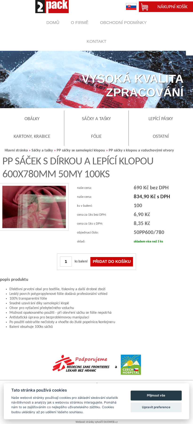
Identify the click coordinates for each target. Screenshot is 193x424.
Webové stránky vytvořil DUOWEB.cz (97, 422)
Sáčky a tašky (42, 150)
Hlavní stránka (16, 150)
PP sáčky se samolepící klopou (81, 150)
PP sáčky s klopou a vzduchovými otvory (141, 150)
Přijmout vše (156, 395)
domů (52, 22)
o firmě (79, 22)
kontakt (96, 41)
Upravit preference (156, 407)
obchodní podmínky (123, 22)
